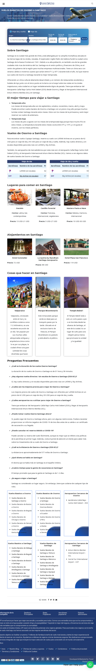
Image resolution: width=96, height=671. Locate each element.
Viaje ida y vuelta (19, 31)
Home (9, 15)
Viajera (73, 40)
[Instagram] (43, 659)
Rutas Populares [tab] (47, 613)
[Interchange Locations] (28, 40)
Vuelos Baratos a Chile (56, 15)
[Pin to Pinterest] (53, 599)
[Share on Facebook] (48, 599)
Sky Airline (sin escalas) (29, 176)
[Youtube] (58, 659)
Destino (31, 35)
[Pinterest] (48, 659)
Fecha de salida (51, 35)
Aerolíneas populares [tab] (63, 613)
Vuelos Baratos (18, 15)
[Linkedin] (53, 659)
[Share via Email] (56, 599)
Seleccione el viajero (72, 35)
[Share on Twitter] (51, 599)
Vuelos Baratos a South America (36, 15)
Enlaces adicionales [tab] (82, 613)
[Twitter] (38, 659)
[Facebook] (33, 659)
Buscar (84, 38)
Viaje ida (33, 31)
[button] (90, 664)
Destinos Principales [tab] (28, 613)
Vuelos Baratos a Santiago (75, 15)
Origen (11, 35)
